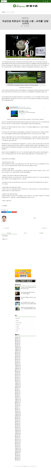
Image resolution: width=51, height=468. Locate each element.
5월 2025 (17, 340)
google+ (14, 212)
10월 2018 (17, 451)
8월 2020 (17, 418)
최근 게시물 (7, 228)
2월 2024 (17, 362)
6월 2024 (17, 356)
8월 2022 (17, 387)
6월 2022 (17, 389)
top (27, 18)
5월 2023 (17, 375)
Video (17, 326)
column (18, 328)
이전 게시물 (44, 228)
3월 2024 (17, 361)
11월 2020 (17, 414)
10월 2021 (17, 400)
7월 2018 (17, 455)
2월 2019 (17, 445)
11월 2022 (17, 384)
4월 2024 (17, 359)
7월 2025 (17, 337)
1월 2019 (17, 446)
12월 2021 (17, 397)
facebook (4, 212)
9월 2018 (17, 452)
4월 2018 (17, 459)
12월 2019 (17, 430)
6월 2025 (17, 338)
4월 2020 (17, 424)
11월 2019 (17, 431)
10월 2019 (17, 433)
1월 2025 (17, 346)
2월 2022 (17, 394)
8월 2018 (17, 454)
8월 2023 (17, 371)
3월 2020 (17, 425)
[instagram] (45, 1)
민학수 (34, 218)
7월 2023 (17, 372)
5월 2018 (17, 458)
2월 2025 (17, 344)
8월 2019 (17, 436)
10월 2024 (17, 350)
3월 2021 (17, 408)
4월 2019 (17, 442)
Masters (18, 318)
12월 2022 (17, 383)
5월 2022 (17, 390)
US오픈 (17, 324)
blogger (9, 233)
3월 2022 (17, 393)
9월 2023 (17, 369)
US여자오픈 (18, 322)
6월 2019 (17, 439)
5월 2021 (17, 406)
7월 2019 (17, 437)
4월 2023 (17, 377)
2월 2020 (17, 427)
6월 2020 (17, 421)
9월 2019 (17, 434)
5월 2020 (17, 423)
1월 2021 (17, 411)
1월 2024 (17, 363)
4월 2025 (17, 341)
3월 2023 (17, 378)
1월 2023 (17, 381)
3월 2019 (17, 443)
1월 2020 (17, 428)
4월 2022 (17, 392)
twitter (9, 212)
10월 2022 (17, 386)
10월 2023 (17, 368)
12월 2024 (17, 347)
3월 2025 (17, 343)
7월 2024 (17, 355)
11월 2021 (17, 399)
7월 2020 (17, 420)
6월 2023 (17, 374)
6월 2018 (17, 457)
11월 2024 (17, 349)
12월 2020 (17, 412)
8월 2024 (17, 353)
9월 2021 (17, 402)
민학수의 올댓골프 (24, 466)
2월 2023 (17, 380)
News (24, 18)
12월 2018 (17, 448)
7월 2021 (17, 405)
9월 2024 (17, 352)
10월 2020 (17, 415)
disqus (25, 233)
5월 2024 (17, 358)
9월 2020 (17, 417)
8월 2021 (17, 403)
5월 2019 (17, 440)
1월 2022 (17, 396)
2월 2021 (17, 409)
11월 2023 (17, 366)
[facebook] (43, 1)
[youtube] (47, 1)
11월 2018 (17, 449)
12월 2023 (17, 365)
